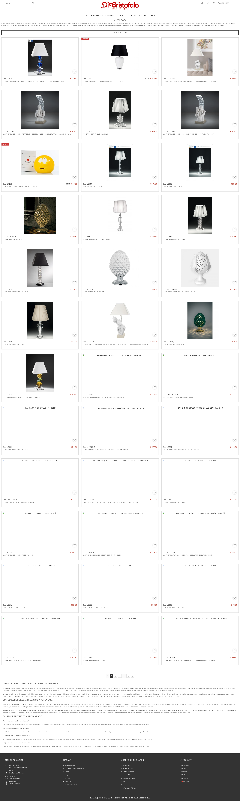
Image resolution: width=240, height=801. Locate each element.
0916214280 (224, 3)
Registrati (184, 772)
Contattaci (68, 781)
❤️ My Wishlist (186, 781)
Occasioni (121, 15)
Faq (124, 781)
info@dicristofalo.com (16, 773)
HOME (87, 15)
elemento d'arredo (18, 704)
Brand (152, 15)
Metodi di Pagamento (130, 775)
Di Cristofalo (106, 798)
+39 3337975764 (14, 784)
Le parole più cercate (71, 785)
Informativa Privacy (129, 788)
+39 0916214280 (14, 778)
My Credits (184, 778)
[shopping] (214, 3)
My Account (185, 765)
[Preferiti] (208, 3)
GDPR (125, 785)
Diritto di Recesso (129, 772)
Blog (66, 775)
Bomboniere (110, 15)
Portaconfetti (133, 15)
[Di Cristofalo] (120, 3)
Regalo (144, 15)
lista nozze (68, 778)
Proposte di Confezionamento (74, 768)
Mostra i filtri (121, 33)
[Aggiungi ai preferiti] (74, 71)
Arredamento (97, 15)
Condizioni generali (129, 778)
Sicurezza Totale (128, 768)
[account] (202, 3)
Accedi (183, 768)
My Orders (184, 775)
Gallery (67, 772)
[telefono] (219, 3)
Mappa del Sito (70, 765)
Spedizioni (126, 765)
